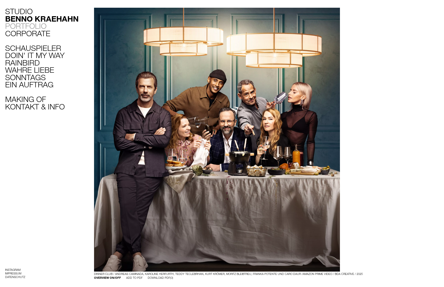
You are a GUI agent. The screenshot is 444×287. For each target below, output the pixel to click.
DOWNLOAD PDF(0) (160, 278)
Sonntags (25, 77)
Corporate (27, 33)
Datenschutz (15, 277)
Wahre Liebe (29, 70)
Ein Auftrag (29, 84)
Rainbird (22, 62)
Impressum (13, 273)
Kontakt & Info (35, 106)
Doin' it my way (34, 55)
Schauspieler (33, 48)
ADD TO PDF (134, 278)
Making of (25, 99)
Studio (42, 15)
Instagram (13, 270)
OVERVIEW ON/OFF (107, 278)
